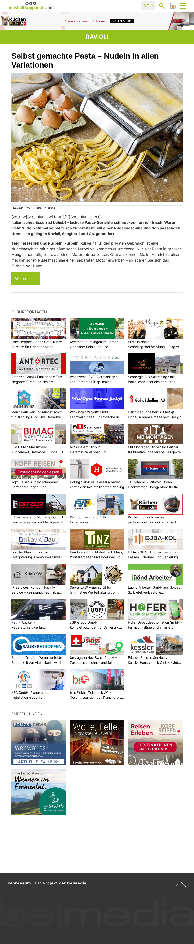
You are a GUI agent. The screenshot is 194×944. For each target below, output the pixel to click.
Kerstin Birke (45, 207)
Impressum (19, 883)
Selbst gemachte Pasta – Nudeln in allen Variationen (85, 60)
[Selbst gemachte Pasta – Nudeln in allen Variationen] (97, 137)
